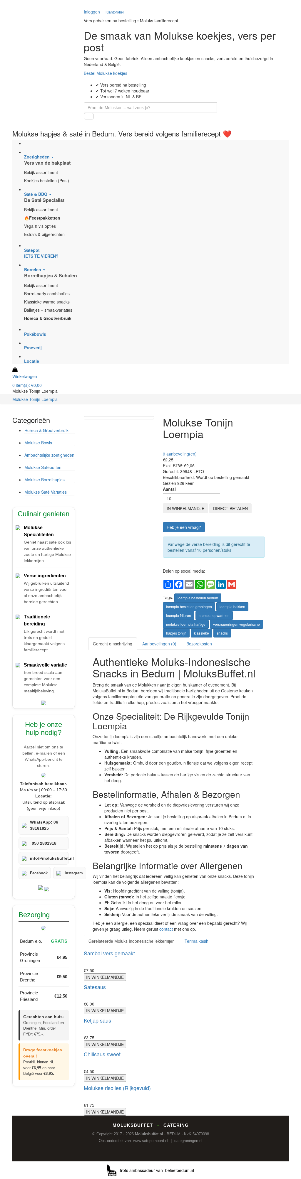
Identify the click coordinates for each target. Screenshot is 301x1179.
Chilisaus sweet (102, 1054)
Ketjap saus (97, 1020)
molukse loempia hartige (185, 624)
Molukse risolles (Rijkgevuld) (117, 1088)
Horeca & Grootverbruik (46, 430)
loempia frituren (178, 615)
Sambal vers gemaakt (109, 953)
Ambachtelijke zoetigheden (49, 455)
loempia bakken (232, 606)
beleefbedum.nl (179, 1170)
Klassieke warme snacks (47, 302)
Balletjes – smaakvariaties (48, 310)
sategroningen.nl (188, 1140)
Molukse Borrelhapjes (44, 480)
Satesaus (95, 987)
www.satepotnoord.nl (150, 1140)
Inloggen (92, 12)
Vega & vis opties (40, 226)
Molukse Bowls (38, 443)
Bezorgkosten (199, 644)
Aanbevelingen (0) (159, 644)
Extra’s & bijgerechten (44, 234)
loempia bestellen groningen (189, 606)
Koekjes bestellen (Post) (46, 180)
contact (166, 929)
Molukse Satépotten (42, 467)
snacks (222, 632)
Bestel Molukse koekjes (105, 73)
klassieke (201, 632)
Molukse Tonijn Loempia (35, 399)
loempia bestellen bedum (198, 597)
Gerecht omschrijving (112, 644)
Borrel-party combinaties (47, 293)
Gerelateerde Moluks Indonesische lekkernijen (131, 941)
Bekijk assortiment (41, 172)
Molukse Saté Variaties (45, 492)
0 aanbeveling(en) (180, 454)
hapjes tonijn (176, 632)
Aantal (169, 489)
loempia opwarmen (214, 615)
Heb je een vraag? (184, 527)
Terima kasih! (197, 941)
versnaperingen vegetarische (236, 624)
